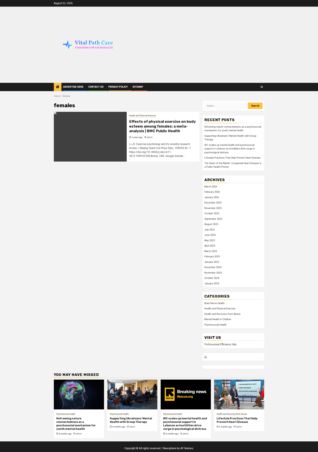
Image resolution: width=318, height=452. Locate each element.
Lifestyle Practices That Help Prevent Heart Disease (232, 157)
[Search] (262, 87)
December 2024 (212, 267)
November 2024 (213, 272)
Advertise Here (73, 86)
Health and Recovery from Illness (222, 313)
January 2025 (211, 261)
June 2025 (210, 234)
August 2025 (211, 224)
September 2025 (213, 218)
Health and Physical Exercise (142, 115)
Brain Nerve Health (214, 303)
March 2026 (210, 186)
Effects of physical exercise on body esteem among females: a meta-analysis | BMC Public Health (162, 126)
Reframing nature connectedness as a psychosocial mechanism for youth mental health (76, 423)
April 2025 (209, 245)
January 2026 (211, 197)
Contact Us (96, 86)
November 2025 (213, 208)
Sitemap (137, 86)
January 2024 (211, 283)
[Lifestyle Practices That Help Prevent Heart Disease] (239, 394)
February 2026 (212, 191)
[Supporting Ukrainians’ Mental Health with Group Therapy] (132, 394)
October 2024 (211, 278)
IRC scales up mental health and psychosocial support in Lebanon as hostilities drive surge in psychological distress (229, 148)
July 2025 (209, 229)
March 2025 (210, 251)
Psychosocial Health (215, 324)
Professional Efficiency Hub (220, 344)
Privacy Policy (118, 86)
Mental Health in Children (217, 319)
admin (150, 137)
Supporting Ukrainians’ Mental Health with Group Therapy (131, 420)
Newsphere (169, 448)
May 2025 (209, 240)
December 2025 (212, 202)
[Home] (57, 87)
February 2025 (212, 256)
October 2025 (211, 213)
